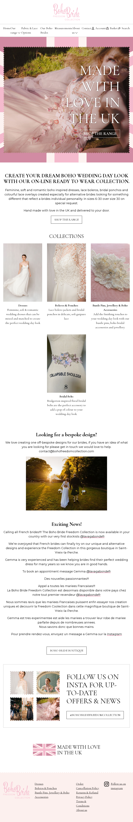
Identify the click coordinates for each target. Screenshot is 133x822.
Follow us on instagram (118, 786)
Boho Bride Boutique (66, 650)
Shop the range (100, 133)
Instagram (114, 634)
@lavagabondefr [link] (92, 536)
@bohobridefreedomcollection (95, 715)
